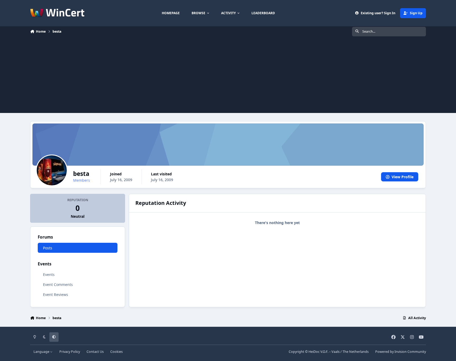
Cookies (116, 351)
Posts (47, 247)
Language (42, 351)
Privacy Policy (69, 351)
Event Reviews (55, 294)
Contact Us (95, 351)
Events (49, 274)
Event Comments (58, 284)
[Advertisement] (228, 76)
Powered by (400, 351)
